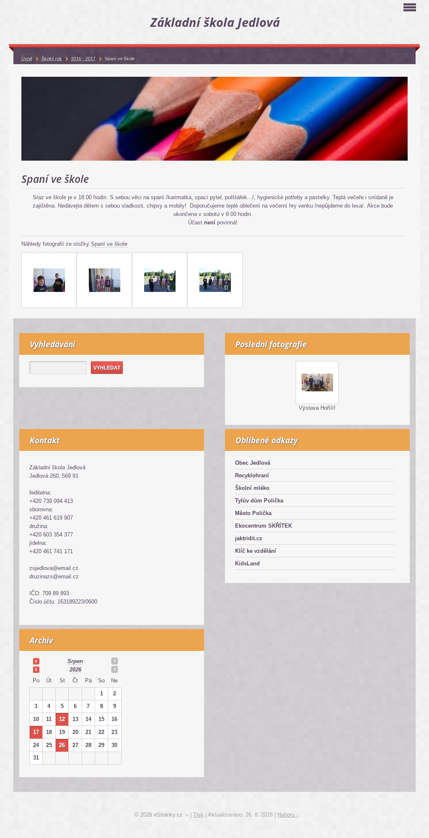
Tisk (198, 815)
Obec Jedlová (252, 463)
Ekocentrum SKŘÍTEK (263, 526)
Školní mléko (252, 488)
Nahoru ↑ (288, 815)
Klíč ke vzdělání (255, 551)
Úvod (26, 58)
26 (62, 745)
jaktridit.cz (248, 538)
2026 (75, 669)
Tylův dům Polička (259, 500)
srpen (75, 661)
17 (36, 732)
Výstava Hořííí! (317, 408)
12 (62, 719)
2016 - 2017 (83, 58)
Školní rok (51, 58)
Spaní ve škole (109, 244)
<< (36, 661)
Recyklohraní (252, 475)
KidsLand (247, 563)
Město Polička (253, 513)
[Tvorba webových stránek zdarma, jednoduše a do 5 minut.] (187, 815)
